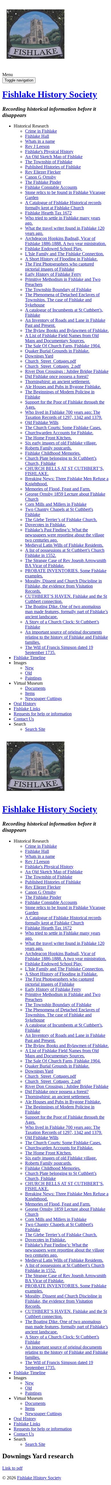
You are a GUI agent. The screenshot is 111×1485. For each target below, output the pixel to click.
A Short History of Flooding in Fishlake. (61, 258)
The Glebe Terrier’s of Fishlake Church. (61, 519)
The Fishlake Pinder (43, 182)
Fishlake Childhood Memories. (53, 453)
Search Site (35, 729)
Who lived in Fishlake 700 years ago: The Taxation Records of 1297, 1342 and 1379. (63, 415)
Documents (35, 688)
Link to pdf (12, 1468)
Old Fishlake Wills (41, 422)
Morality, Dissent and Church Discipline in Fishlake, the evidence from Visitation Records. (63, 586)
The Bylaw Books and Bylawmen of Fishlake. (67, 330)
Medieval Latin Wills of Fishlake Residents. (64, 545)
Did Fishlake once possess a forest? (57, 376)
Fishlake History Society (49, 94)
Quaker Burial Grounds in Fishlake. (57, 350)
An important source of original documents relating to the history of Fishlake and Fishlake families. (66, 637)
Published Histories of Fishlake (53, 166)
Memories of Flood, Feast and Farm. (58, 488)
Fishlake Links (27, 708)
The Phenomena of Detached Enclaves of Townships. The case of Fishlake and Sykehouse (62, 299)
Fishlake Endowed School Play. (53, 248)
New (29, 667)
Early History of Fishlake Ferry (53, 274)
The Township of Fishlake (48, 161)
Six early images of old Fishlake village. (61, 442)
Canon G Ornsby (40, 177)
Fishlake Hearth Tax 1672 (48, 212)
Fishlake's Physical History (49, 151)
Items (30, 693)
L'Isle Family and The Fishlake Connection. (64, 253)
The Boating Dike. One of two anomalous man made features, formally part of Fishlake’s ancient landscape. (66, 611)
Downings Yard (39, 356)
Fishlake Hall (37, 136)
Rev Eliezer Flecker (43, 172)
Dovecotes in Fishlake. (45, 524)
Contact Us (24, 719)
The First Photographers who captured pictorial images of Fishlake (59, 266)
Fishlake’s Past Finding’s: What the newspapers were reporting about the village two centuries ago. (64, 534)
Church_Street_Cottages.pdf (50, 361)
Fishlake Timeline (30, 657)
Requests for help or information (43, 713)
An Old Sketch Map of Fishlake (54, 156)
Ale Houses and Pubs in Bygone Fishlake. (63, 386)
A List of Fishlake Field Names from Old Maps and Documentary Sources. (62, 338)
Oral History (25, 703)
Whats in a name (40, 141)
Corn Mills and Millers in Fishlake (56, 504)
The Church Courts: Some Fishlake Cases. (63, 427)
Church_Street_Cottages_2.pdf (53, 366)
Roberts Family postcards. (48, 448)
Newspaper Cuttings (43, 698)
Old (28, 673)
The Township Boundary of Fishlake (58, 289)
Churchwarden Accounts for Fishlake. (59, 432)
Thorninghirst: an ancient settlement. (57, 381)
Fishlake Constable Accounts (51, 187)
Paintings (33, 678)
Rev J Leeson (37, 146)
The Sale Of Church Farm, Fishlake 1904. (63, 345)
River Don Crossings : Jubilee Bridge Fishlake (66, 371)
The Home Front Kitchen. (48, 437)
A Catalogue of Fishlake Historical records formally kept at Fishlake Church (63, 205)
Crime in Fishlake (41, 131)
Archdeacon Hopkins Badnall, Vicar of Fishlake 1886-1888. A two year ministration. (65, 241)
